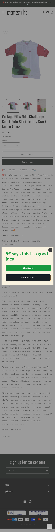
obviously (28, 268)
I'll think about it (28, 277)
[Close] (50, 250)
